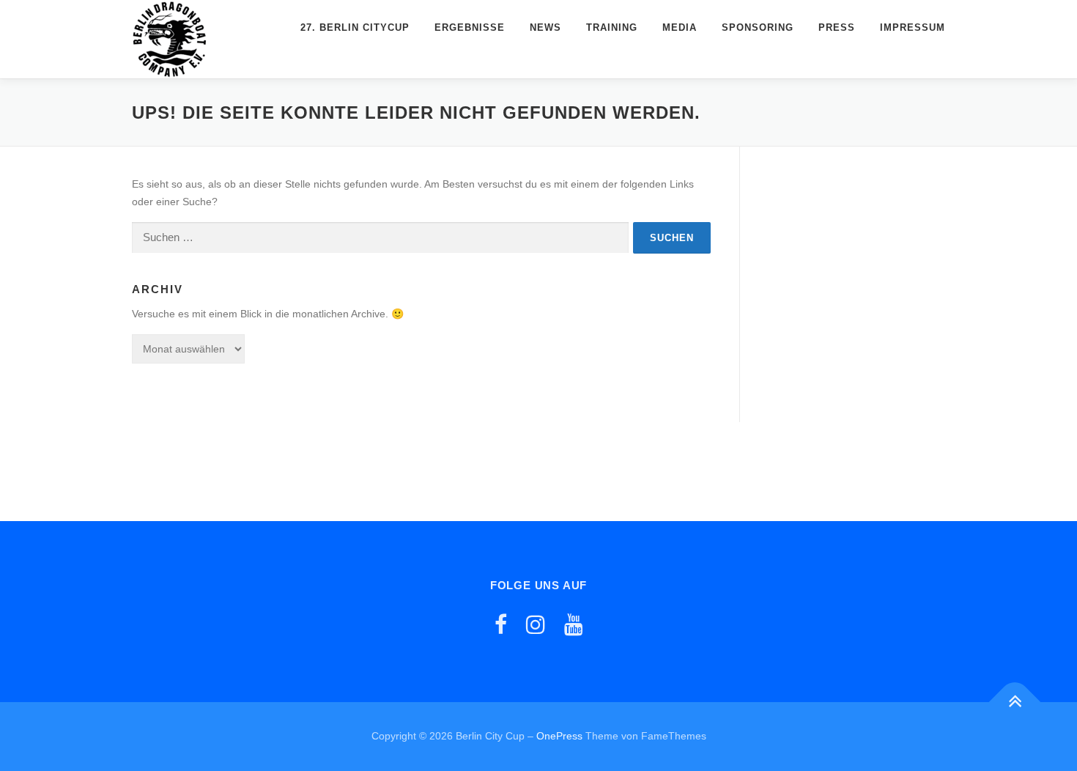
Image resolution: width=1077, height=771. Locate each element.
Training (611, 27)
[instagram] (535, 625)
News (545, 27)
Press (836, 27)
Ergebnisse (469, 27)
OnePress (559, 736)
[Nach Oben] (1015, 702)
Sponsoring (757, 27)
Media (679, 27)
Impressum (912, 27)
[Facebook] (501, 625)
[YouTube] (573, 625)
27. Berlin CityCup (355, 27)
